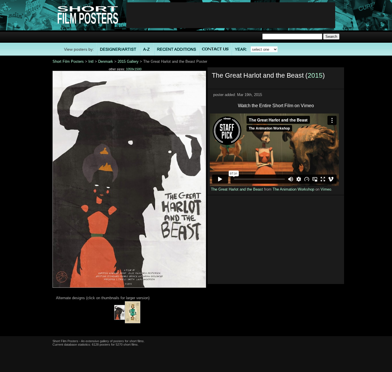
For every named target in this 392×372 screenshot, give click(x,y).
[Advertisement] (230, 15)
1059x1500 (133, 69)
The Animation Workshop (293, 189)
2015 (315, 75)
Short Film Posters (68, 61)
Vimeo (326, 189)
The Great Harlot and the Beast (237, 189)
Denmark (105, 61)
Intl (91, 61)
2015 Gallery (128, 61)
